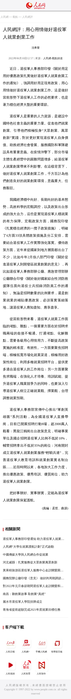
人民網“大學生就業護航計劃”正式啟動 (28, 546)
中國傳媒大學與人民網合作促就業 (25, 554)
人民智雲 (25, 673)
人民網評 (27, 17)
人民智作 (41, 673)
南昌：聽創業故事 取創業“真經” (24, 594)
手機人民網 (41, 651)
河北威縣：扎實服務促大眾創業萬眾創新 (30, 562)
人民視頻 (10, 673)
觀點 (15, 17)
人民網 (5, 17)
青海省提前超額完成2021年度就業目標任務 (31, 609)
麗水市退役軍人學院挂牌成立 (22, 601)
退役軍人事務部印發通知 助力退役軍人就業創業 (35, 538)
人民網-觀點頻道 (53, 58)
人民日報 (10, 651)
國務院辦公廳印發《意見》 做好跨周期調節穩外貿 (36, 578)
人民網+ (26, 651)
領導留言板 (56, 651)
